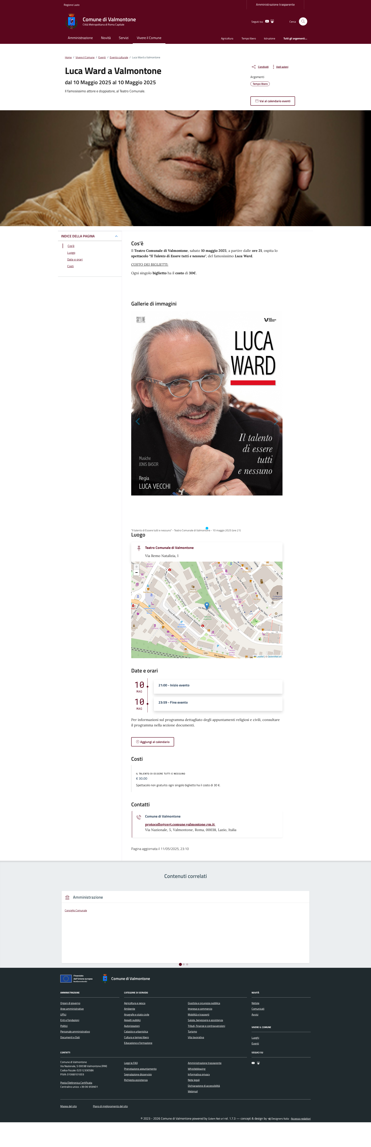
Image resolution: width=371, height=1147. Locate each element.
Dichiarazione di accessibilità (204, 1086)
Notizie (255, 1003)
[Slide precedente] (138, 421)
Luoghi (255, 1038)
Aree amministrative (72, 1009)
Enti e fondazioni (69, 1020)
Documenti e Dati (70, 1037)
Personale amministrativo (75, 1031)
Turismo (192, 1031)
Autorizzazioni (132, 1026)
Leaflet (260, 656)
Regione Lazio (71, 5)
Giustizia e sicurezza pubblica (204, 1003)
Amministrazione (80, 37)
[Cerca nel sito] (303, 21)
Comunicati (258, 1009)
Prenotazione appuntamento (140, 1069)
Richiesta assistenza (136, 1080)
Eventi (255, 1043)
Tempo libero (249, 38)
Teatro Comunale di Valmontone (169, 547)
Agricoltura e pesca (134, 1003)
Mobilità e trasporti (198, 1014)
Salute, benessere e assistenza (205, 1020)
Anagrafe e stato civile (136, 1014)
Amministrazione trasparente (275, 4)
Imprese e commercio (200, 1009)
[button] (206, 606)
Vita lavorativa (196, 1037)
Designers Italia (280, 1118)
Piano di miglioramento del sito (110, 1106)
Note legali (194, 1080)
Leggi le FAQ (131, 1063)
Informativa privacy (199, 1074)
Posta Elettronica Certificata (76, 1083)
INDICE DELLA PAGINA (78, 236)
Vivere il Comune (149, 37)
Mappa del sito (68, 1106)
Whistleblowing (196, 1069)
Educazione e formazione (138, 1043)
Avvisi (255, 1014)
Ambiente (129, 1009)
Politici (64, 1026)
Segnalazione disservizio (138, 1074)
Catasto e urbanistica (136, 1031)
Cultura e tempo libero (136, 1037)
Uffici (63, 1014)
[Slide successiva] (275, 421)
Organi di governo (70, 1003)
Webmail (193, 1091)
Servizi (123, 37)
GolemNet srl (275, 656)
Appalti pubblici (132, 1020)
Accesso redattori (301, 1118)
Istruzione (269, 38)
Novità (106, 37)
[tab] (207, 528)
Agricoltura (227, 38)
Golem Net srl (216, 1118)
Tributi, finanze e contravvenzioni (206, 1026)
